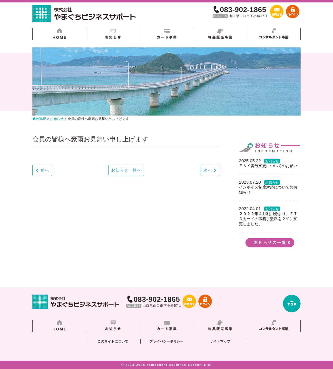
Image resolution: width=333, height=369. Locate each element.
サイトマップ (220, 341)
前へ (45, 170)
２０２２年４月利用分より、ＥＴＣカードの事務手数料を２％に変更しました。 (268, 219)
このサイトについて (113, 341)
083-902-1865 (243, 10)
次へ (207, 170)
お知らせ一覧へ (126, 170)
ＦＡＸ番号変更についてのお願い (268, 166)
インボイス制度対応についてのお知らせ (268, 189)
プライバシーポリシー (166, 341)
